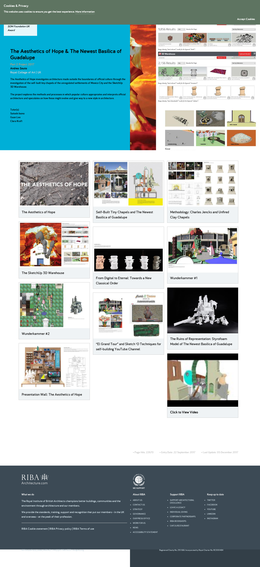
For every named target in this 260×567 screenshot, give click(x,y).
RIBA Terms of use (83, 528)
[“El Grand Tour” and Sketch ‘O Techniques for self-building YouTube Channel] (128, 315)
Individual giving (178, 512)
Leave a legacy (177, 507)
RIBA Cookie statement (35, 528)
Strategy (137, 509)
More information (85, 11)
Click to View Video (184, 412)
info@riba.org (78, 550)
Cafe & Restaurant (179, 525)
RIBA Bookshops (178, 521)
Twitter (211, 500)
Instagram (212, 518)
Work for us (139, 523)
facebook (212, 504)
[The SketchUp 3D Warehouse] (54, 244)
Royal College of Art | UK (25, 72)
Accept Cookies (246, 19)
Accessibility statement (145, 532)
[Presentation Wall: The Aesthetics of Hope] (54, 366)
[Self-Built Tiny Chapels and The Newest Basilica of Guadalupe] (128, 184)
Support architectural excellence (182, 501)
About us (137, 500)
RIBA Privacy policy (60, 528)
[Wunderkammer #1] (202, 250)
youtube (211, 509)
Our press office (141, 518)
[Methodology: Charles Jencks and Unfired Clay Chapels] (202, 184)
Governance (139, 513)
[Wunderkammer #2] (54, 305)
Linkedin (211, 513)
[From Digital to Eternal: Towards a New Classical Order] (128, 250)
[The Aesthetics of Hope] (54, 184)
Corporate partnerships (182, 516)
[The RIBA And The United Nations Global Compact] (139, 488)
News (135, 527)
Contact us (139, 504)
